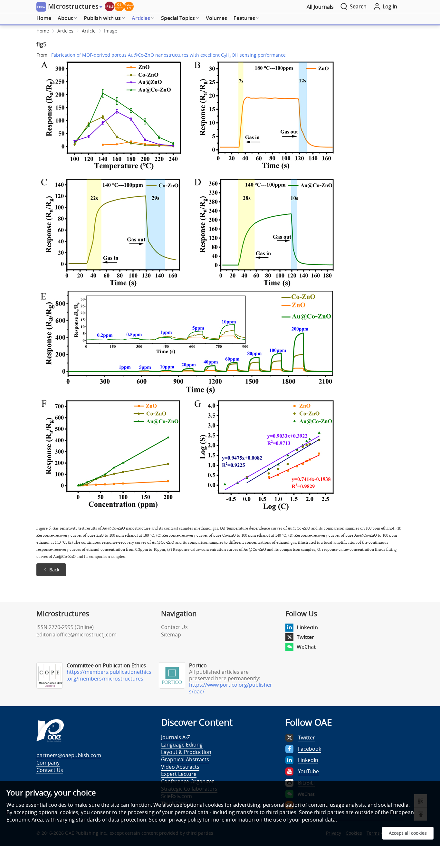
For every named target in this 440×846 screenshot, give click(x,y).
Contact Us (174, 627)
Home (43, 18)
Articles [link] (65, 31)
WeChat (306, 646)
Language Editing (182, 744)
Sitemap (171, 634)
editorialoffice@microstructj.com (76, 634)
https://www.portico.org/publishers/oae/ (230, 688)
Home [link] (42, 31)
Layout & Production (186, 752)
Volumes (216, 18)
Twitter (305, 637)
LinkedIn (307, 627)
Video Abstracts (180, 766)
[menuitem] (43, 18)
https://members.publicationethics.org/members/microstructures (109, 675)
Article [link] (89, 31)
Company (48, 762)
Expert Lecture (178, 773)
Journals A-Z (175, 737)
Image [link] (110, 31)
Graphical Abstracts (185, 759)
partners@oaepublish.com (68, 755)
